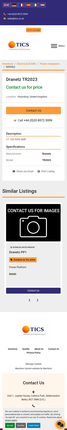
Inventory (12, 349)
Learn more (34, 425)
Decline (20, 425)
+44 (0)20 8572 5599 (17, 14)
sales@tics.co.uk (15, 18)
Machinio (47, 368)
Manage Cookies (34, 364)
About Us (38, 349)
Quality (25, 349)
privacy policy (11, 420)
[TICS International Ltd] (33, 330)
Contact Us (33, 110)
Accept (10, 425)
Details (12, 274)
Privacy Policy (34, 352)
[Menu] (54, 46)
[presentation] (29, 300)
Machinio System (23, 368)
